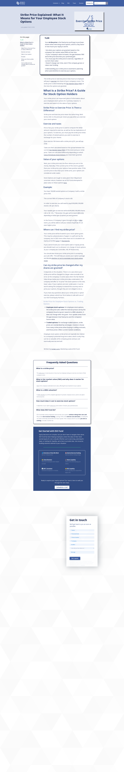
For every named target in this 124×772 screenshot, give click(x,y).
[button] (55, 3)
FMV (38, 386)
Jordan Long (55, 349)
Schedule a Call (62, 487)
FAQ (68, 3)
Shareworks (65, 241)
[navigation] (20, 3)
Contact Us (90, 3)
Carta (57, 241)
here (65, 183)
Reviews (81, 3)
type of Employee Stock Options (54, 155)
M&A (80, 220)
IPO (75, 220)
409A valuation (41, 395)
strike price (41, 373)
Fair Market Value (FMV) (74, 84)
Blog (62, 3)
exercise (53, 81)
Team (74, 3)
